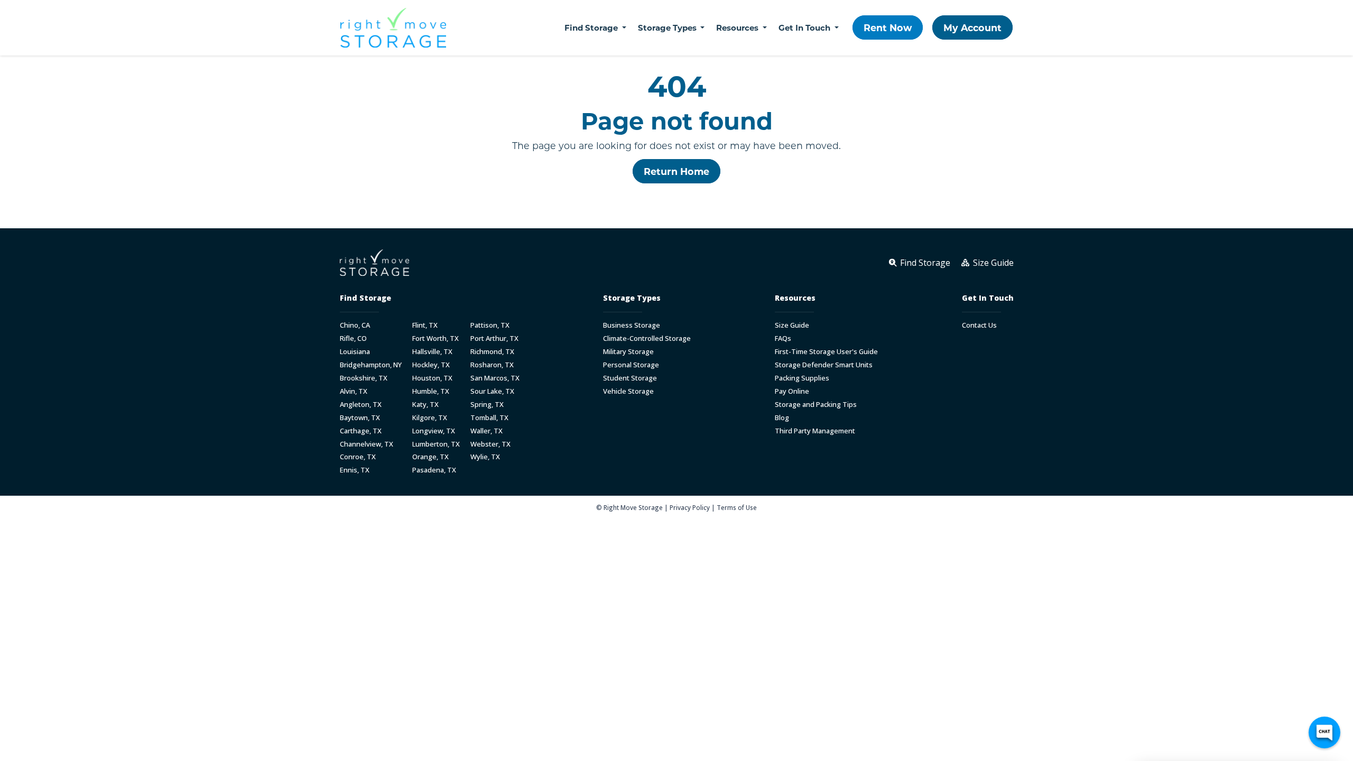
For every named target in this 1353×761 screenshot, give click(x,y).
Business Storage (631, 325)
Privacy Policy (690, 507)
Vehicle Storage (628, 391)
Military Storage (628, 351)
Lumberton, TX (436, 444)
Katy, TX (425, 404)
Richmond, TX (492, 351)
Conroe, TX (358, 456)
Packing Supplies (802, 378)
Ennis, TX (354, 470)
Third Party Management (815, 430)
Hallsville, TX (432, 351)
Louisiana (355, 351)
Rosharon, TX (492, 364)
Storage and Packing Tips (816, 404)
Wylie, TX (485, 456)
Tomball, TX (489, 417)
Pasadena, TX (434, 470)
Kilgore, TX (429, 417)
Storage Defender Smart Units (824, 364)
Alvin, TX (353, 391)
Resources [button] (738, 27)
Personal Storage (631, 364)
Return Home (676, 171)
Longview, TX (433, 430)
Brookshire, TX (363, 378)
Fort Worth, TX (435, 338)
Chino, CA (355, 325)
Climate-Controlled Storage (647, 338)
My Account (972, 27)
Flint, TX (425, 325)
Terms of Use (737, 507)
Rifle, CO (353, 338)
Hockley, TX (431, 364)
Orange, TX (430, 456)
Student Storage (630, 378)
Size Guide (792, 325)
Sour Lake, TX (492, 391)
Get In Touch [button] (805, 27)
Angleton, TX (361, 404)
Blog (782, 417)
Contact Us (979, 325)
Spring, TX (487, 404)
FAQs (783, 338)
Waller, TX (486, 430)
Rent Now (888, 27)
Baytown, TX (360, 417)
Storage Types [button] (668, 27)
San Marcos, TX (495, 378)
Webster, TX (490, 444)
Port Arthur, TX (494, 338)
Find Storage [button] (592, 27)
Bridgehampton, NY (371, 364)
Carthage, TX (361, 430)
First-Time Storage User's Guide (826, 351)
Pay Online (792, 391)
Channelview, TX (366, 444)
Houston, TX (432, 378)
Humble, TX (430, 391)
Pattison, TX (489, 325)
